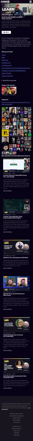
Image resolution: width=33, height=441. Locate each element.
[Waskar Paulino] (5, 114)
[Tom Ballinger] (3, 153)
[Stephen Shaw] (29, 138)
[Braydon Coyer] (18, 142)
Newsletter (16, 432)
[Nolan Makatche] (29, 112)
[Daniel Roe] (22, 149)
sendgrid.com (6, 63)
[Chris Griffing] (26, 127)
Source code (16, 422)
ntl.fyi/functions (7, 65)
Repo (3, 57)
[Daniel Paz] (26, 112)
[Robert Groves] (5, 140)
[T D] (3, 108)
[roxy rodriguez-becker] (29, 120)
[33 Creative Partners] (7, 127)
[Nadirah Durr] (14, 116)
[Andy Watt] (11, 134)
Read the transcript (9, 80)
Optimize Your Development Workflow (15, 257)
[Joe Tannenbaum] (14, 120)
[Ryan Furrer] (11, 153)
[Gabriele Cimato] (29, 127)
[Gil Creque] (11, 146)
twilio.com (5, 60)
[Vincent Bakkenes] (18, 138)
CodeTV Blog (17, 435)
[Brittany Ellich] (20, 125)
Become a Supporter (16, 428)
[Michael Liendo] (29, 134)
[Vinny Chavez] (5, 147)
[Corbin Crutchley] (29, 123)
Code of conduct (16, 420)
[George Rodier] (11, 131)
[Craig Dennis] (3, 127)
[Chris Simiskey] (3, 123)
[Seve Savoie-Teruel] (18, 116)
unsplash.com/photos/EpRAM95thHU (14, 71)
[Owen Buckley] (26, 120)
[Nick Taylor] (11, 127)
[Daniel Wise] (18, 108)
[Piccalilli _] (5, 132)
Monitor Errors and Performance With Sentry (13, 294)
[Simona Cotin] (12, 110)
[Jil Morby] (14, 123)
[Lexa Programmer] (26, 149)
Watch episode (7, 191)
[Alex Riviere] (14, 134)
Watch (7, 32)
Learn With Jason (7, 15)
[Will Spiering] (14, 131)
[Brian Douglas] (22, 108)
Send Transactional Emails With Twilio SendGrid (12, 18)
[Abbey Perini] (29, 116)
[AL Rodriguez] (14, 149)
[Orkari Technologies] (22, 112)
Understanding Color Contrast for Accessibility (13, 335)
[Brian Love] (7, 108)
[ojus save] (18, 112)
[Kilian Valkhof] (11, 116)
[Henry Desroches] (18, 149)
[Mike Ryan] (26, 131)
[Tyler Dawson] (26, 138)
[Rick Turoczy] (12, 140)
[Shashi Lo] (14, 146)
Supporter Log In (16, 426)
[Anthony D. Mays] (29, 108)
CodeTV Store (16, 430)
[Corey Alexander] (26, 123)
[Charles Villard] (9, 121)
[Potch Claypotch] (26, 134)
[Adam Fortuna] (29, 131)
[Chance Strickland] (7, 153)
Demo (4, 55)
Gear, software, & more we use (16, 415)
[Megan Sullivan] (14, 127)
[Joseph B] (3, 120)
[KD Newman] (18, 146)
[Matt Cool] (26, 108)
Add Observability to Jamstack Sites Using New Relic (14, 376)
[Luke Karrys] (11, 149)
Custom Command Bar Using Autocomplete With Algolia (12, 217)
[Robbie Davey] (14, 153)
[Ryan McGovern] (22, 120)
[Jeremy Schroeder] (26, 116)
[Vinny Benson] (27, 144)
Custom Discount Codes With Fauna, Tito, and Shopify (15, 176)
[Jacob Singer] (22, 116)
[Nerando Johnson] (22, 146)
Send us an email (17, 418)
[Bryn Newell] (29, 149)
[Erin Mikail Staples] (20, 132)
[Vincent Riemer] (22, 138)
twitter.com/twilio (7, 76)
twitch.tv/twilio (6, 73)
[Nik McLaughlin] (18, 120)
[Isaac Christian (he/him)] (22, 142)
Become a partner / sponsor (16, 413)
